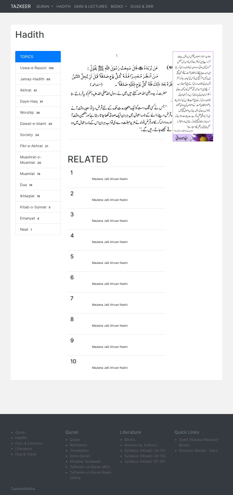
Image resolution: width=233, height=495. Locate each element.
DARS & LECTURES (90, 6)
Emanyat (29, 218)
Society (29, 134)
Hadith (21, 437)
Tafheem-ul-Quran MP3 (90, 467)
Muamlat (30, 173)
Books (129, 439)
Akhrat (28, 90)
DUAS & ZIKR (142, 6)
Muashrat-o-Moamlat (30, 160)
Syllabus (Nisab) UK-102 (145, 456)
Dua (26, 184)
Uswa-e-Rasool (37, 68)
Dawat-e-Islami (36, 123)
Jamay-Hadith (35, 79)
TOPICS (26, 56)
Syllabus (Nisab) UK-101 (144, 450)
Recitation (78, 445)
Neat (26, 229)
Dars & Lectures (29, 443)
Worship (30, 112)
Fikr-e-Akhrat (34, 146)
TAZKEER (21, 6)
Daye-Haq (31, 101)
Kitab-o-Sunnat (35, 207)
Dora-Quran (80, 456)
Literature (23, 448)
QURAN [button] (43, 6)
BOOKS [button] (117, 6)
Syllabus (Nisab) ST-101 (144, 461)
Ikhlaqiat (30, 196)
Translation (79, 450)
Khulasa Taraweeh (85, 461)
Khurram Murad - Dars (198, 450)
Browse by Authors (140, 445)
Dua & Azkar (26, 454)
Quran (20, 432)
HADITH (64, 6)
